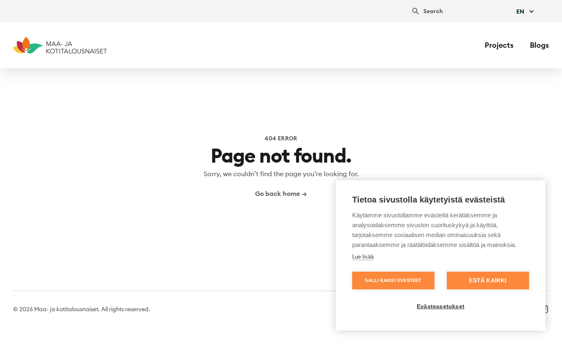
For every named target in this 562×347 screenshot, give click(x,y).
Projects (499, 45)
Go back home (281, 193)
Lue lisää (363, 257)
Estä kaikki (487, 280)
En (520, 11)
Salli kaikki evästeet (393, 280)
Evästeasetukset (440, 306)
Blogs (539, 45)
